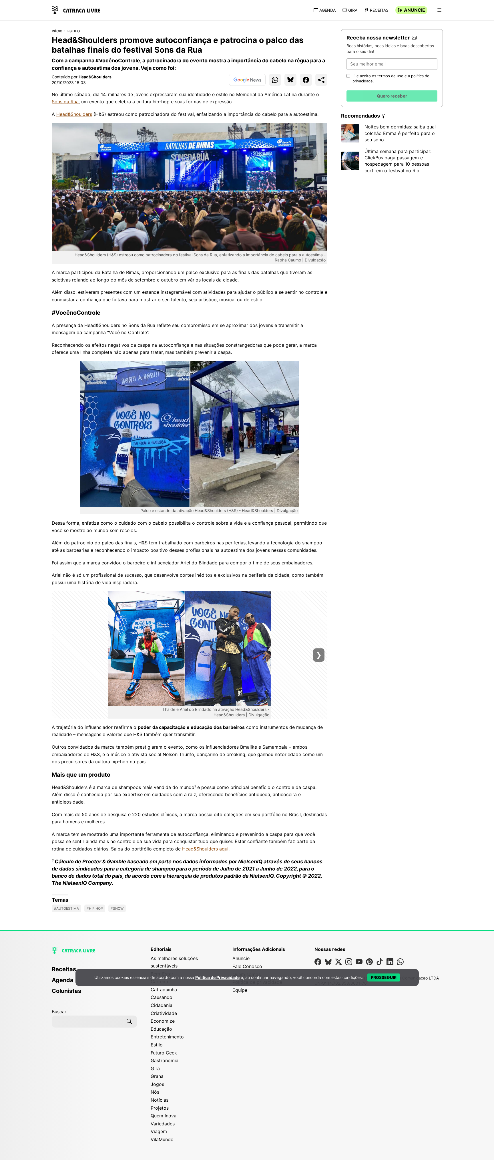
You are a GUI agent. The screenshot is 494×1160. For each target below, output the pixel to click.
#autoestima (66, 908)
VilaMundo (162, 1139)
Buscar (59, 1011)
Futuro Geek (164, 1053)
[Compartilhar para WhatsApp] (275, 80)
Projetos (160, 1108)
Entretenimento (167, 1037)
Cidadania (161, 1005)
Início (57, 31)
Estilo (73, 31)
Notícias (159, 1100)
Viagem (159, 1131)
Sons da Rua (65, 101)
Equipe (239, 990)
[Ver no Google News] (247, 80)
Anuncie (414, 10)
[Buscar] (129, 1022)
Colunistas (66, 991)
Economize (163, 1021)
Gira (352, 10)
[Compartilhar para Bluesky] (290, 80)
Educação (161, 1029)
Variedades (163, 1124)
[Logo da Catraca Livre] (76, 9)
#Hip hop (95, 908)
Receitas (379, 10)
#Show (117, 908)
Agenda (327, 10)
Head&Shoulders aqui (204, 849)
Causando (161, 997)
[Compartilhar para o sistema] (321, 80)
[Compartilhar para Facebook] (306, 80)
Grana (157, 1076)
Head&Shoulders (95, 76)
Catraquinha (164, 989)
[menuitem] (94, 993)
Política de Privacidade (217, 977)
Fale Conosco (247, 966)
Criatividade (164, 1013)
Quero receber (392, 96)
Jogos (157, 1084)
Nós (155, 1092)
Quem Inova (163, 1116)
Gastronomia (164, 1060)
